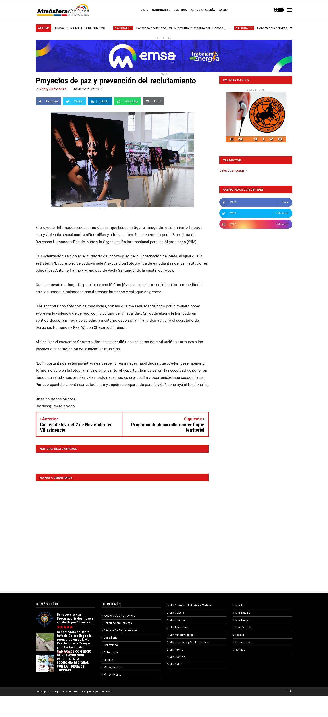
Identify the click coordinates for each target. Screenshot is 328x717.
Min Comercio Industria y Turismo (191, 605)
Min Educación (179, 627)
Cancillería (110, 637)
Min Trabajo (242, 612)
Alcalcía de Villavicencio (119, 615)
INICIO (143, 10)
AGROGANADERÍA (203, 10)
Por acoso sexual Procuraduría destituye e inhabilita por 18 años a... (149, 28)
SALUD (223, 10)
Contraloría (111, 645)
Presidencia (243, 642)
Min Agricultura (113, 667)
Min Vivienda (243, 627)
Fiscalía (109, 659)
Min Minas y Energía (182, 634)
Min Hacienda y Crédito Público (189, 642)
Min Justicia (177, 657)
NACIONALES (161, 10)
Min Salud (176, 664)
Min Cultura (177, 612)
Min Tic (240, 605)
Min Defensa (178, 620)
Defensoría (111, 652)
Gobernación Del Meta (118, 623)
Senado (240, 649)
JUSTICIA (180, 10)
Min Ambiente (112, 674)
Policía (239, 634)
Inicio (288, 691)
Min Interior (177, 649)
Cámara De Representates (121, 630)
